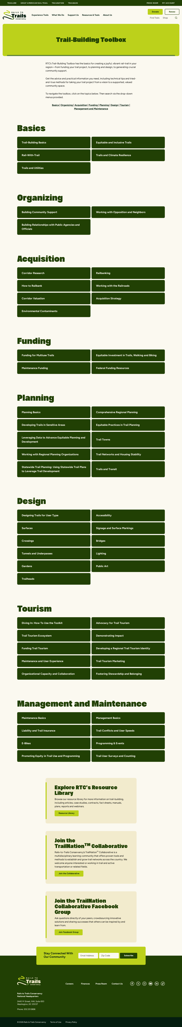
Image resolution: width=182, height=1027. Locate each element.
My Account (168, 3)
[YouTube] (151, 984)
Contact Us (117, 983)
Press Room (152, 3)
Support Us (73, 15)
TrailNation (58, 3)
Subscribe (128, 955)
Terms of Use (55, 1022)
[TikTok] (163, 984)
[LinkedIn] (157, 984)
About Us (107, 15)
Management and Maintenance (91, 108)
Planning (104, 105)
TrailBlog (73, 3)
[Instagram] (144, 984)
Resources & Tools (90, 15)
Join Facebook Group (68, 932)
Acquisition (81, 105)
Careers (69, 983)
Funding (93, 105)
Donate (155, 12)
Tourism (124, 105)
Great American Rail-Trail (34, 3)
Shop (165, 18)
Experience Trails (40, 15)
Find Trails (154, 18)
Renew (172, 12)
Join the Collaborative (69, 873)
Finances (85, 983)
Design (114, 105)
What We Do (58, 15)
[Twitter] (138, 984)
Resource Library (66, 813)
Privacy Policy (71, 1022)
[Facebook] (132, 984)
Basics (55, 105)
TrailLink (12, 3)
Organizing (67, 105)
